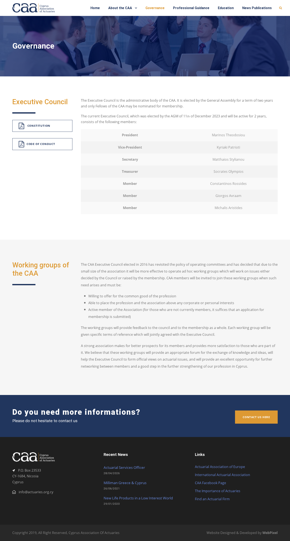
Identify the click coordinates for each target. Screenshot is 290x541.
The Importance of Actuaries (217, 491)
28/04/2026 (112, 473)
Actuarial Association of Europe (220, 466)
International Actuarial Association (222, 474)
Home (95, 8)
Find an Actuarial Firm (212, 499)
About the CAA (120, 8)
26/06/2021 (112, 488)
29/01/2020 (112, 503)
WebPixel (270, 532)
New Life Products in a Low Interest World (138, 498)
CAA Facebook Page (210, 483)
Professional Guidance (191, 8)
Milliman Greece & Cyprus (125, 482)
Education (226, 8)
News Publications (257, 8)
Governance (155, 8)
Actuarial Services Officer (124, 467)
